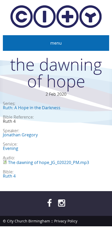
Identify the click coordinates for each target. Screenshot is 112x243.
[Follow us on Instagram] (61, 202)
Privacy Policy (65, 220)
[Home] (56, 17)
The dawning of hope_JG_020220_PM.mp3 (48, 162)
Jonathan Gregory (20, 135)
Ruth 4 (9, 176)
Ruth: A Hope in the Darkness (31, 108)
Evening (10, 148)
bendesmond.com (93, 231)
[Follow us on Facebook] (49, 202)
